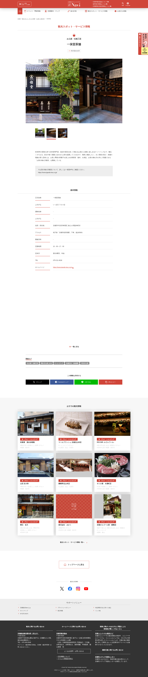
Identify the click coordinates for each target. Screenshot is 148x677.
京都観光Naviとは (25, 607)
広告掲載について (64, 656)
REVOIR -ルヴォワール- (105, 442)
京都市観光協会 (61, 633)
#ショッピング (59, 363)
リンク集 (98, 610)
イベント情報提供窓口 (65, 659)
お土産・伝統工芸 (40, 18)
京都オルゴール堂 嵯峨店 (106, 525)
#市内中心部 (84, 363)
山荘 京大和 (24, 483)
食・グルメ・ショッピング (30, 439)
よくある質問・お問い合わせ (74, 651)
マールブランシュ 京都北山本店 (69, 442)
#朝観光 (122, 528)
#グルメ (41, 445)
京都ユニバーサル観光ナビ (104, 633)
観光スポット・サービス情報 (28, 18)
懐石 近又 (24, 525)
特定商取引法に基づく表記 (103, 607)
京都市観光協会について (100, 2)
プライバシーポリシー (64, 607)
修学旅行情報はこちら (99, 4)
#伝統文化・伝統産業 (72, 363)
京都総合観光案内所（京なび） (28, 633)
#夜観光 (112, 445)
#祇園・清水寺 (24, 447)
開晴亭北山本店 (64, 483)
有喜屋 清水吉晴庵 (27, 442)
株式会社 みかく (64, 525)
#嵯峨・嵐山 (101, 532)
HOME (19, 18)
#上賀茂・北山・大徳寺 (65, 447)
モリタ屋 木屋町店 (104, 483)
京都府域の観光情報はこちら (101, 6)
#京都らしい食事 (32, 445)
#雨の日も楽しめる (46, 363)
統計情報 (60, 610)
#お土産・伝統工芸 (32, 363)
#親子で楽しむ (101, 528)
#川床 (98, 486)
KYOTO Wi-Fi (24, 613)
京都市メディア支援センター (105, 657)
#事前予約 (23, 445)
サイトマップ (24, 610)
